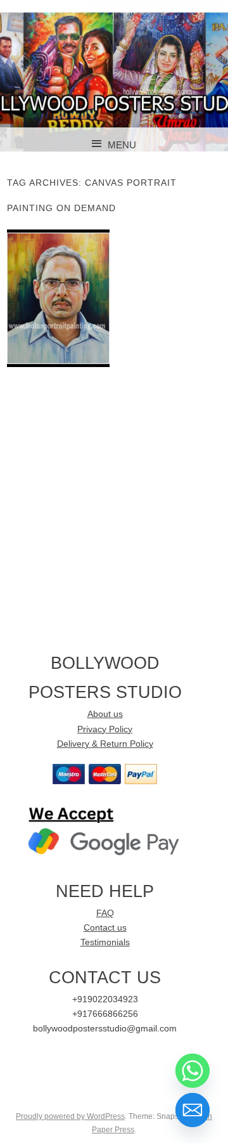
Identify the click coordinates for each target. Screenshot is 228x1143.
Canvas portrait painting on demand (58, 298)
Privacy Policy (104, 729)
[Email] (192, 1110)
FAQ (105, 913)
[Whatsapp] (192, 1071)
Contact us (105, 928)
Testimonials (105, 942)
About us (105, 714)
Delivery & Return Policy (105, 744)
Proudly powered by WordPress (70, 1116)
